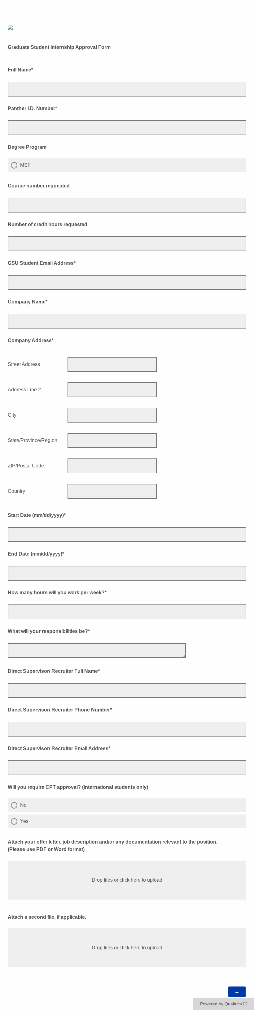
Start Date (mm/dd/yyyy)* (37, 515)
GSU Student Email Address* (42, 263)
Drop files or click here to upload (127, 880)
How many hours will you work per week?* (57, 592)
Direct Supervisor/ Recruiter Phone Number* (60, 709)
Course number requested (39, 185)
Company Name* (27, 301)
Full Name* (20, 69)
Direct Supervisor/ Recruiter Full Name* (54, 671)
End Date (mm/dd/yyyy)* (36, 554)
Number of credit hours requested (47, 224)
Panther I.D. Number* (32, 108)
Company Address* (31, 340)
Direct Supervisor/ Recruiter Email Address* (59, 748)
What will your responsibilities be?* (49, 631)
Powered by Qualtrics (221, 1003)
